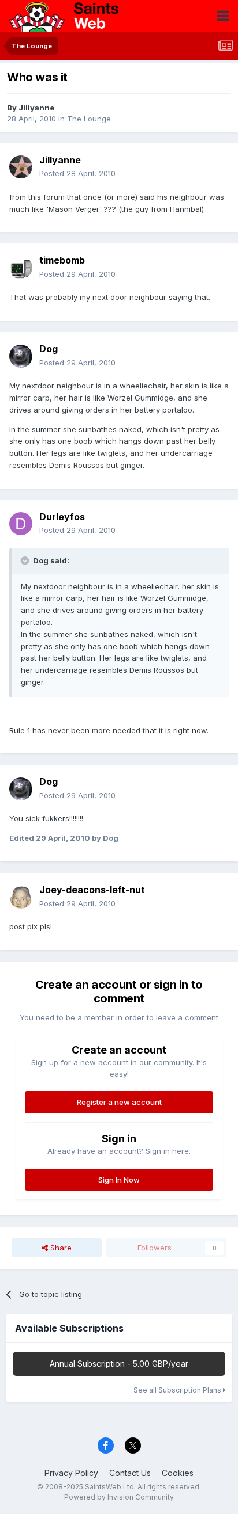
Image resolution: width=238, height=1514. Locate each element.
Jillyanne (36, 107)
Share (60, 1247)
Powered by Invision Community (119, 1497)
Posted (77, 173)
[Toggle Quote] (26, 560)
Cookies (178, 1473)
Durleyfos (62, 517)
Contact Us (130, 1473)
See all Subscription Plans (178, 1390)
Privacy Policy (71, 1473)
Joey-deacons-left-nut (92, 889)
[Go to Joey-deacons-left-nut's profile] (20, 897)
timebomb (62, 260)
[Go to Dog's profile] (20, 356)
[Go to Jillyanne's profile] (20, 166)
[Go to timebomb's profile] (20, 267)
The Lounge (89, 118)
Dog (48, 348)
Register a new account (119, 1102)
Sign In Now (119, 1179)
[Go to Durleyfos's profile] (20, 523)
